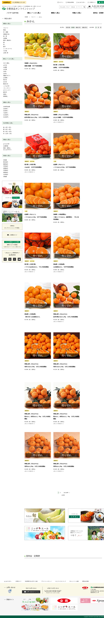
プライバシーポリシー (46, 581)
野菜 (4, 30)
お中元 (5, 65)
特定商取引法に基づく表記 (31, 581)
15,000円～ (6, 117)
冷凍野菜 (5, 146)
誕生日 (5, 92)
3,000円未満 (6, 106)
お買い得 (5, 52)
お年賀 (5, 69)
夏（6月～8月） (7, 129)
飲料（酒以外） (7, 40)
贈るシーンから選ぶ (8, 58)
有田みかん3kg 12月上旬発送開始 (63, 466)
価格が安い (78, 27)
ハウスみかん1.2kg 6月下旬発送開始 (36, 217)
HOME (26, 17)
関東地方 (5, 164)
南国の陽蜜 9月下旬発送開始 (33, 66)
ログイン (61, 2)
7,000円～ (6, 113)
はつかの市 (6, 144)
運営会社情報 (85, 581)
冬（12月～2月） (8, 133)
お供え (5, 73)
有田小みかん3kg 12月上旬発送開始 (64, 366)
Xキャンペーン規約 (74, 581)
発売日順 (68, 27)
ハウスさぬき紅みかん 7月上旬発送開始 (37, 267)
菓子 (4, 46)
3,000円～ (6, 108)
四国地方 (5, 172)
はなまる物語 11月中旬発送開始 (63, 117)
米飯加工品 (6, 34)
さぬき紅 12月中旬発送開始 (33, 167)
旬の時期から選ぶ (8, 123)
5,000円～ (6, 110)
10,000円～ (6, 115)
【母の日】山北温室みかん (32, 316)
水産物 (5, 38)
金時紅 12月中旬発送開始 (61, 67)
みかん (40, 17)
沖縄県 (5, 176)
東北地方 (5, 162)
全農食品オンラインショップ (18, 9)
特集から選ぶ (7, 139)
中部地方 (5, 166)
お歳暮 (5, 67)
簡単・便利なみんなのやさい (7, 148)
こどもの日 (6, 86)
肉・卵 (5, 36)
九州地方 (5, 174)
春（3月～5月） (7, 127)
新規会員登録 (70, 2)
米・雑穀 (5, 32)
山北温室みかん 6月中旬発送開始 (63, 267)
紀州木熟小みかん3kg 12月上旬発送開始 (65, 316)
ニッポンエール (7, 48)
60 (100, 27)
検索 (84, 7)
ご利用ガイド (92, 2)
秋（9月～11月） (7, 131)
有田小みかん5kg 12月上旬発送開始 (35, 366)
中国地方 (5, 170)
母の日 (5, 79)
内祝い (5, 94)
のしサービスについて (60, 581)
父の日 (5, 81)
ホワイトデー (7, 90)
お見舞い (5, 77)
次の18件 (66, 492)
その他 (5, 50)
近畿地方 (5, 168)
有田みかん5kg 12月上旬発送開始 (35, 466)
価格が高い (85, 27)
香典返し (5, 96)
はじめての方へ (81, 2)
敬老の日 (5, 84)
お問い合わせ (89, 7)
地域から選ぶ (7, 155)
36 (98, 27)
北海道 (5, 160)
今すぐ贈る (6, 63)
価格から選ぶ (7, 102)
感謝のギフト (7, 75)
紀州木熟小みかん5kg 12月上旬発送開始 (37, 117)
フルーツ (5, 28)
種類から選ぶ (7, 23)
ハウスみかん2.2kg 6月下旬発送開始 (64, 167)
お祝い (5, 71)
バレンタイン (7, 88)
